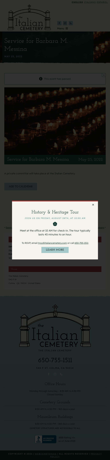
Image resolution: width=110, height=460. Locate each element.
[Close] (93, 204)
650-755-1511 (81, 243)
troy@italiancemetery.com (52, 243)
